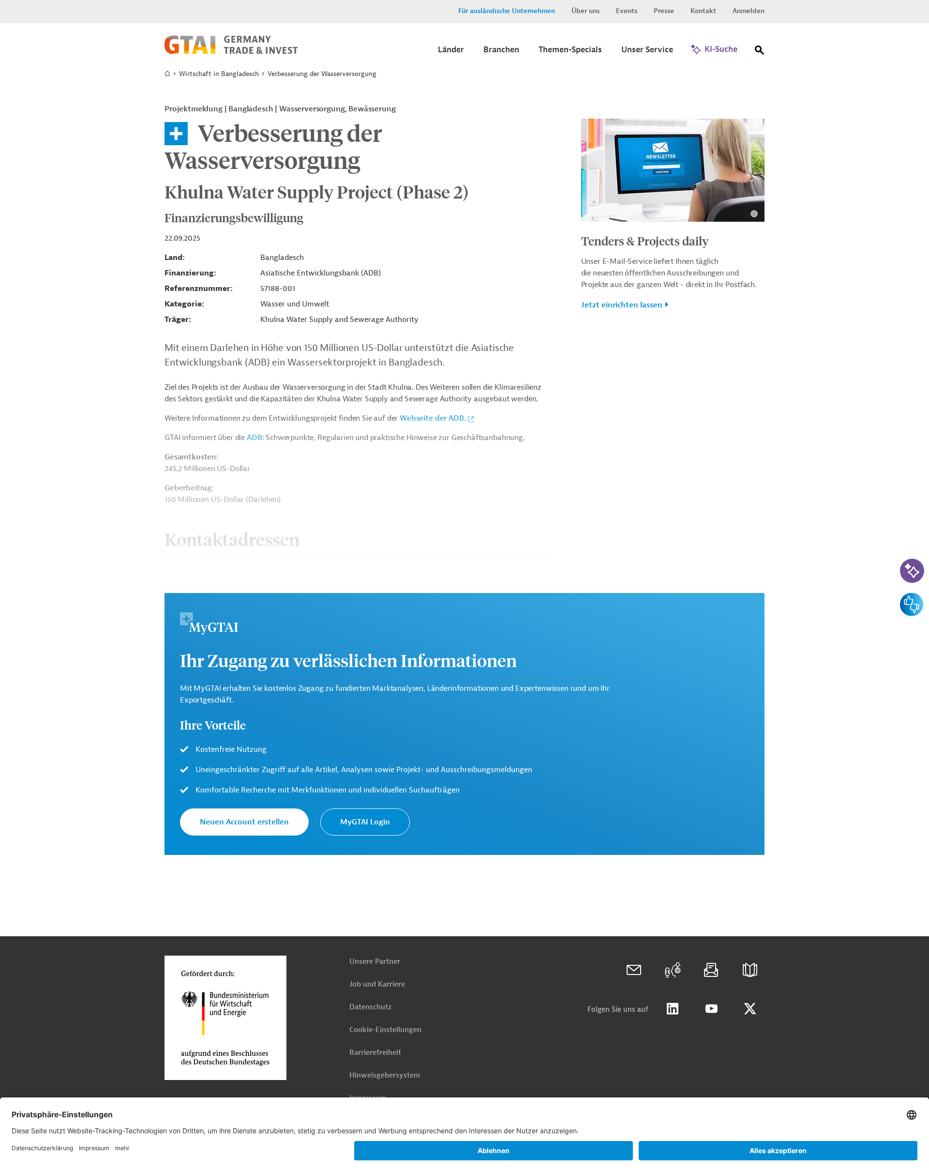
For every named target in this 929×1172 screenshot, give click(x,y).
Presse (664, 11)
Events (626, 11)
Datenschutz (370, 1007)
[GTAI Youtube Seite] (711, 1008)
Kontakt (703, 11)
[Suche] (759, 52)
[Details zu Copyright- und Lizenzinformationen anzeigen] (754, 214)
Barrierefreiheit (375, 1052)
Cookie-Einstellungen (385, 1030)
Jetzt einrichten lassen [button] (621, 305)
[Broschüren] (749, 970)
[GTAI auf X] (749, 1008)
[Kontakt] (633, 970)
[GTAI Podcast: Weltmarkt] (672, 970)
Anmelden (748, 11)
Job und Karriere (377, 984)
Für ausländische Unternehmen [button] (506, 11)
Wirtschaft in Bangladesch (219, 74)
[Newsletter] (711, 970)
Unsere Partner (374, 961)
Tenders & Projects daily (645, 240)
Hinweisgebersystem (384, 1075)
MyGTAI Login (365, 822)
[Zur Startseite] (231, 52)
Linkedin (672, 1008)
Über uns (585, 11)
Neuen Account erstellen (244, 822)
